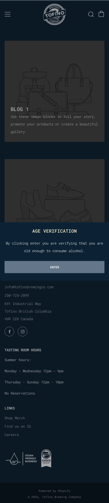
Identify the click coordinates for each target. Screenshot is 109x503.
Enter (54, 267)
